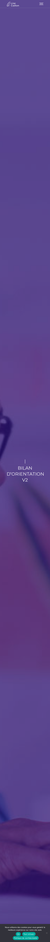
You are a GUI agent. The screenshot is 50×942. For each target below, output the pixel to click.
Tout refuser (28, 934)
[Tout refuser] (46, 933)
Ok (18, 934)
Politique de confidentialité (25, 938)
